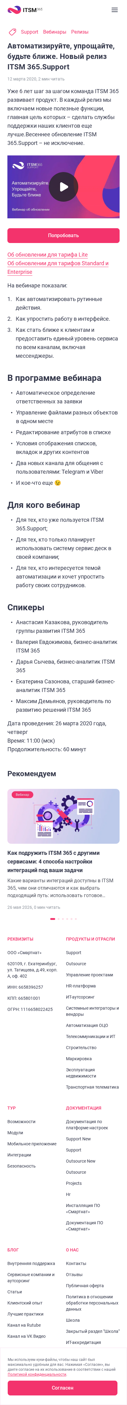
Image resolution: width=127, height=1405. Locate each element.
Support (29, 32)
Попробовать (63, 235)
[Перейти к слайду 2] (58, 919)
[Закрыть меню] (115, 10)
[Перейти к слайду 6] (76, 919)
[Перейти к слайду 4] (67, 919)
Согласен (62, 1388)
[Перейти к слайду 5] (71, 919)
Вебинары (54, 32)
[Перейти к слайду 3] (63, 919)
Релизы (79, 32)
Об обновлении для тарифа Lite (47, 254)
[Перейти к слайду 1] (52, 919)
